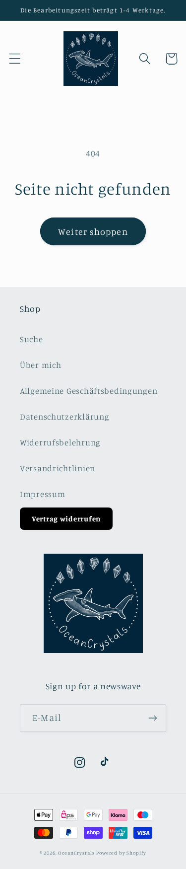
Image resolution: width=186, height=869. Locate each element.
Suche (31, 339)
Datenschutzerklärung (64, 417)
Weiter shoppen (93, 231)
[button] (15, 59)
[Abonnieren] (152, 718)
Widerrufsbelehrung (60, 442)
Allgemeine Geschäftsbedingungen (88, 391)
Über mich (40, 365)
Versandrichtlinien (57, 468)
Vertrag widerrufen (66, 518)
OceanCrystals (76, 853)
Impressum (42, 494)
